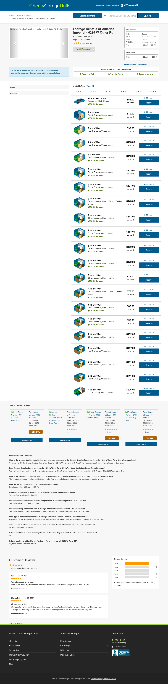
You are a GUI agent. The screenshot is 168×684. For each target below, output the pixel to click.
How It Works (14, 645)
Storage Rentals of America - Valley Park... (73, 415)
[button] (14, 43)
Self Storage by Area (17, 659)
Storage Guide (98, 5)
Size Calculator (112, 5)
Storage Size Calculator (19, 654)
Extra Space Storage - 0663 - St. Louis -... (35, 415)
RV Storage (65, 650)
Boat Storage (65, 641)
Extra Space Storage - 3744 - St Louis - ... (149, 415)
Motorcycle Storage (68, 654)
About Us (13, 641)
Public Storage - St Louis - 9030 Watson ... (111, 415)
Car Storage (65, 645)
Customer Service (120, 646)
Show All (90, 86)
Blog (11, 664)
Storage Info (14, 650)
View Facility (27, 440)
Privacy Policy (96, 678)
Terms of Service (109, 678)
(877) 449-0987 (130, 5)
